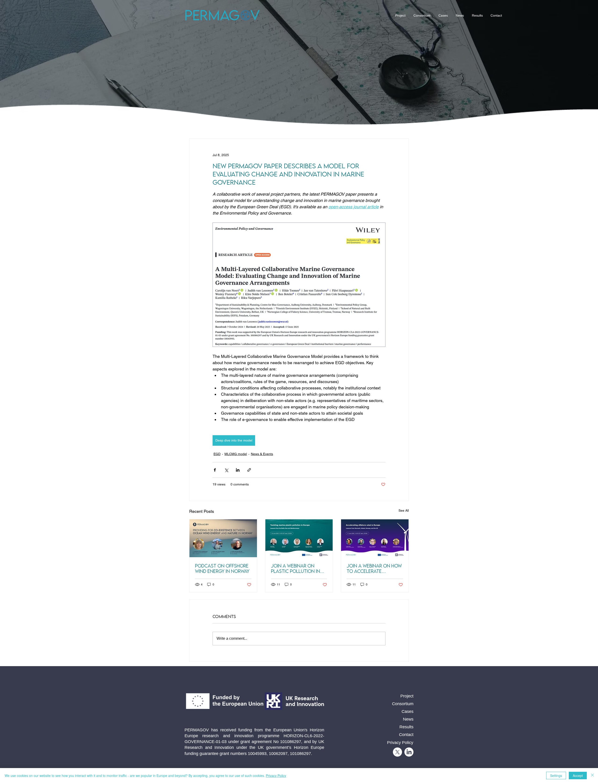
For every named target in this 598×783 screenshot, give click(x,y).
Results (406, 727)
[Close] (592, 775)
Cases (407, 711)
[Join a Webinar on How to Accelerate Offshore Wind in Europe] (375, 538)
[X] (397, 752)
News (408, 719)
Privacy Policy (276, 775)
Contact (406, 734)
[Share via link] (249, 470)
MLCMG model (235, 454)
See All (404, 510)
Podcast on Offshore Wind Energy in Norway (222, 568)
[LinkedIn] (408, 752)
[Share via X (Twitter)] (226, 470)
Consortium (402, 703)
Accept (578, 775)
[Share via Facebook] (215, 470)
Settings (556, 775)
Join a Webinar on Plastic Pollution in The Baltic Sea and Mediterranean (295, 568)
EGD (217, 454)
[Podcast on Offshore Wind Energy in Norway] (223, 538)
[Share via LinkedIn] (237, 470)
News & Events (262, 454)
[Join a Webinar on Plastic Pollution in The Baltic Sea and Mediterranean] (299, 538)
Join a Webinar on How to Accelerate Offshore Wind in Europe (374, 568)
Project (406, 696)
